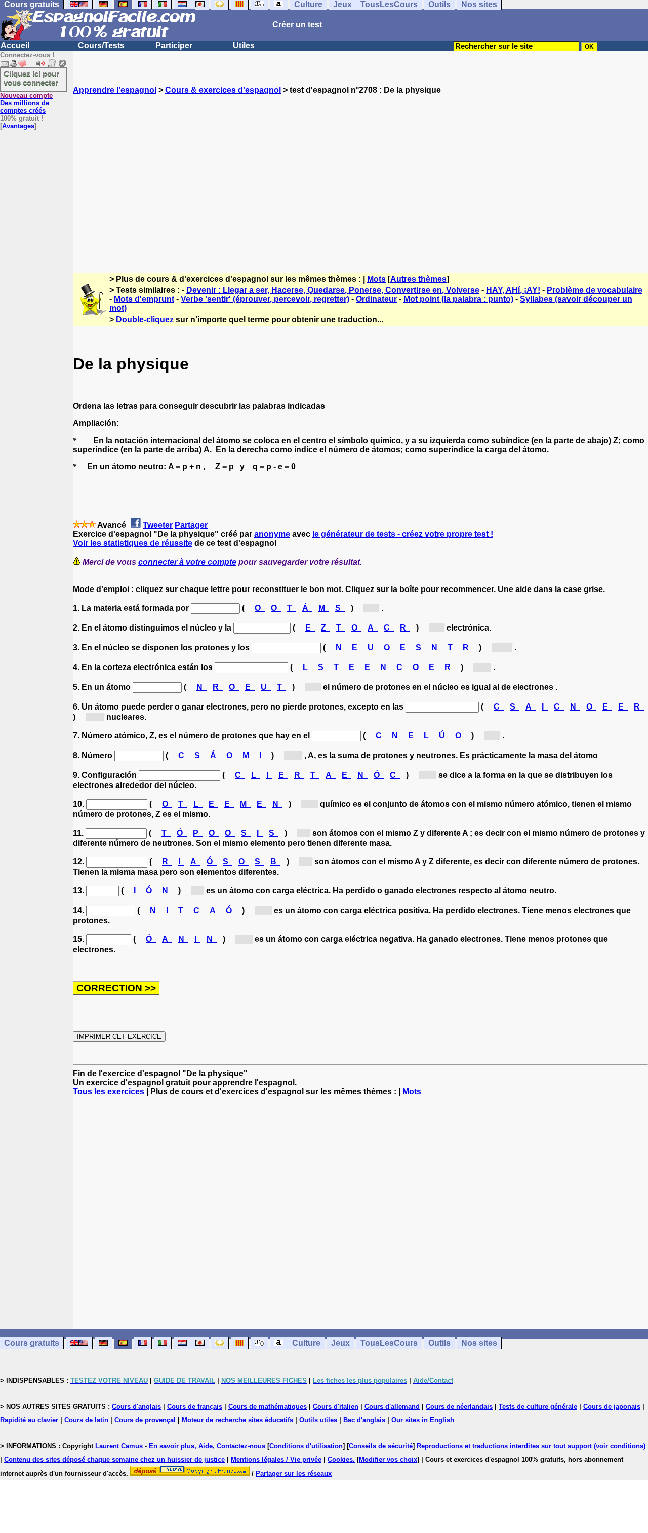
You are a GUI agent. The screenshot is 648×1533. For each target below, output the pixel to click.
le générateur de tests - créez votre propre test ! (402, 534)
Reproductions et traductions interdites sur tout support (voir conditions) (531, 1446)
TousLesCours (389, 1343)
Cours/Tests (101, 45)
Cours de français (194, 1406)
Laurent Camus (119, 1446)
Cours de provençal (145, 1420)
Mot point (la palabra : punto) (458, 299)
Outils (439, 1343)
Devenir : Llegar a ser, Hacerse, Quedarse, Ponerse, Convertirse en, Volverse (332, 290)
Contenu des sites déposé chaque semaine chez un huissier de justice (114, 1459)
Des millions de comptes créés (26, 103)
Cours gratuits (31, 1343)
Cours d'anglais (136, 1406)
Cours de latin (86, 1420)
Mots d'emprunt (144, 299)
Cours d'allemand (392, 1406)
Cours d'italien (335, 1406)
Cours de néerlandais (459, 1406)
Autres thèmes (418, 278)
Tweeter (158, 525)
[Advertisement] (360, 175)
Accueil (15, 45)
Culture (306, 1343)
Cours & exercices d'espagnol (223, 90)
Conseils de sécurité (381, 1446)
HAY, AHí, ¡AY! (513, 290)
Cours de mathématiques (267, 1406)
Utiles (244, 45)
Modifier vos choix (388, 1459)
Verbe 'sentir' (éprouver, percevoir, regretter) (265, 299)
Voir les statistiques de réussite (132, 543)
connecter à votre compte (187, 562)
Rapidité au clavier (29, 1420)
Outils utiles (318, 1420)
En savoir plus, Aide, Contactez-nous (207, 1446)
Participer (173, 45)
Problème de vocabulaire (594, 290)
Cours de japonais (611, 1406)
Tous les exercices (108, 1091)
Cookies (340, 1459)
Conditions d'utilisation (306, 1446)
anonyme (272, 534)
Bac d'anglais (364, 1420)
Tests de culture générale (538, 1406)
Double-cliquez (145, 319)
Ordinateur (376, 299)
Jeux (340, 1343)
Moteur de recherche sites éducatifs (237, 1420)
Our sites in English (422, 1420)
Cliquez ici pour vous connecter (31, 78)
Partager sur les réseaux (294, 1473)
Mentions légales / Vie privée (276, 1459)
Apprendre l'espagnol (114, 90)
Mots (376, 278)
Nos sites (479, 1343)
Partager (191, 525)
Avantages (18, 126)
